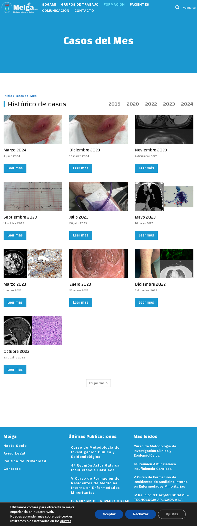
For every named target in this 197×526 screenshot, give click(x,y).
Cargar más (96, 383)
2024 (187, 104)
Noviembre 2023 (151, 150)
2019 (115, 104)
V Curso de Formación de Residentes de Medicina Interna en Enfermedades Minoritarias (161, 481)
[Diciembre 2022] (164, 263)
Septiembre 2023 (20, 217)
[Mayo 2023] (164, 196)
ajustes (65, 521)
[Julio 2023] (98, 196)
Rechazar (140, 514)
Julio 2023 (78, 217)
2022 (151, 104)
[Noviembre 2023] (164, 129)
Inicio (8, 96)
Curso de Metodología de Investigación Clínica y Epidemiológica (95, 452)
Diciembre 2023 (84, 150)
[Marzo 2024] (33, 129)
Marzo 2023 (15, 284)
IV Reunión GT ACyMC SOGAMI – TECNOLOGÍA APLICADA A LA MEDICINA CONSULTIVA (161, 499)
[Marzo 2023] (33, 263)
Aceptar (109, 514)
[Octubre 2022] (33, 330)
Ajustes (172, 514)
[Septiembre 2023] (33, 196)
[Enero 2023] (98, 263)
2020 (133, 104)
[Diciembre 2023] (98, 129)
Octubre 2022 (16, 351)
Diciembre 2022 (150, 284)
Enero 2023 (80, 284)
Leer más (15, 168)
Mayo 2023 (145, 217)
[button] (177, 7)
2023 (169, 104)
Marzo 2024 (15, 150)
